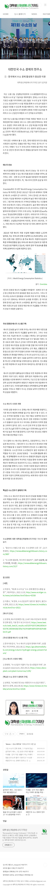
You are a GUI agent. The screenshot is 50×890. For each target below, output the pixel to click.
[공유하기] (10, 734)
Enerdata (43, 284)
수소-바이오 (17, 744)
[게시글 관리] (13, 734)
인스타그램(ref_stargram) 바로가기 (15, 865)
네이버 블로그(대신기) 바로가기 (13, 868)
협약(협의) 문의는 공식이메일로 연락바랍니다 (18, 875)
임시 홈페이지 (20, 14)
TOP (45, 865)
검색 (40, 5)
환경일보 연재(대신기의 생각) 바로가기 (16, 871)
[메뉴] (45, 5)
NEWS (34, 14)
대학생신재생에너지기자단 (14, 829)
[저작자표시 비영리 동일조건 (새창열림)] (30, 734)
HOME (5, 14)
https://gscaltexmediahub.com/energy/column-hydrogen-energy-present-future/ (25, 649)
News (8, 744)
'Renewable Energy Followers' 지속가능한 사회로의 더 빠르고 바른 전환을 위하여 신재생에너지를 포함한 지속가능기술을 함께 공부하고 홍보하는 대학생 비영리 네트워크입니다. (20, 836)
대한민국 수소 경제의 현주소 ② (16, 760)
